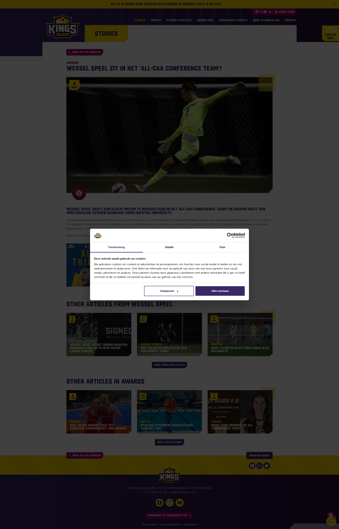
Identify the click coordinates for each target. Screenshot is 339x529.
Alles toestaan (220, 290)
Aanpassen (167, 290)
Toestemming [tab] (116, 247)
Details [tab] (169, 247)
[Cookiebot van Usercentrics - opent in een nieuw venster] (229, 235)
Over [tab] (222, 247)
